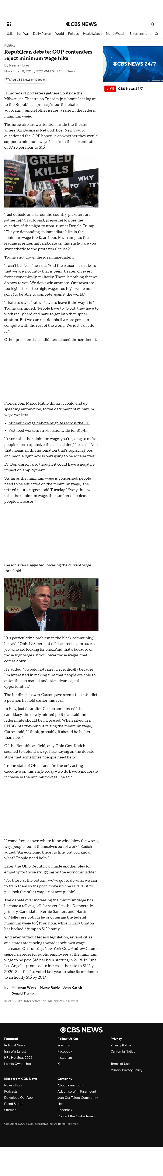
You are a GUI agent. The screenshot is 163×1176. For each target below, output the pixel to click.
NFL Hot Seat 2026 (18, 1057)
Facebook (65, 1051)
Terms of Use (120, 1063)
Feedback (65, 1110)
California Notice (123, 1051)
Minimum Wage (23, 987)
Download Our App (18, 1097)
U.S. (10, 34)
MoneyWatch (115, 34)
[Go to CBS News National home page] (81, 24)
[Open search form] (153, 24)
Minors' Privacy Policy (126, 1070)
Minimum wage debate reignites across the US (49, 423)
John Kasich (72, 987)
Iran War (23, 34)
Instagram (65, 1057)
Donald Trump (22, 993)
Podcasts (10, 1091)
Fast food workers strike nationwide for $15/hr (48, 430)
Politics (73, 34)
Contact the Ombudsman (76, 1116)
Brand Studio (13, 1103)
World (59, 34)
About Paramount (70, 1085)
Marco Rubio (50, 987)
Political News (14, 1045)
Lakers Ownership (17, 1063)
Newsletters (13, 1085)
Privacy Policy (121, 1045)
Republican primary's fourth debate (46, 104)
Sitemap (10, 1110)
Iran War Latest (15, 1051)
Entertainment (139, 34)
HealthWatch (92, 34)
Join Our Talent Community (78, 1097)
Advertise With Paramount (77, 1091)
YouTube (64, 1045)
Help (61, 1103)
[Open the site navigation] (32, 24)
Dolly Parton (42, 34)
